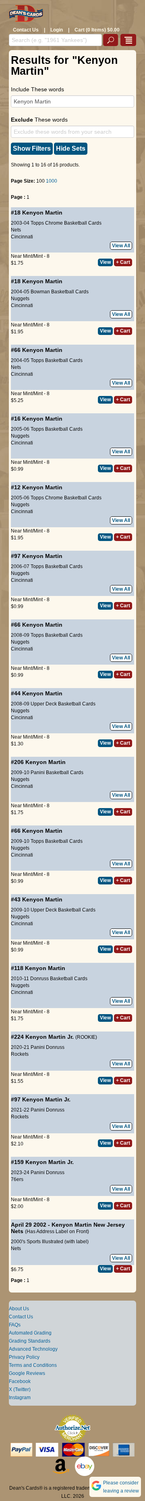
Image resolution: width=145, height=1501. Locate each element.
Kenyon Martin (42, 212)
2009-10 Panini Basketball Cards (47, 772)
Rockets (20, 1054)
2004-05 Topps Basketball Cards (47, 360)
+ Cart (123, 262)
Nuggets (20, 298)
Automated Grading (30, 1333)
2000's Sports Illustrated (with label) (50, 1241)
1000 (51, 181)
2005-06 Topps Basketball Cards (47, 429)
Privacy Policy (24, 1357)
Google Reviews (27, 1373)
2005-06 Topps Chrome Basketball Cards (56, 498)
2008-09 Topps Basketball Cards (47, 635)
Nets (16, 230)
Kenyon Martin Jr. (49, 1037)
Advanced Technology (33, 1349)
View (105, 262)
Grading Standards (29, 1341)
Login (56, 30)
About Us (19, 1309)
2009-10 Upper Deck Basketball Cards (53, 910)
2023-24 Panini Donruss (37, 1172)
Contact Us (26, 30)
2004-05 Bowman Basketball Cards (50, 292)
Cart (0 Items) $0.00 (97, 30)
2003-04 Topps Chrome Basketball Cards (56, 223)
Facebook (20, 1381)
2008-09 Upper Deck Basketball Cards (53, 704)
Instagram (20, 1397)
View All (121, 245)
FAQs (15, 1325)
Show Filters (32, 148)
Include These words (37, 89)
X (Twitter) (20, 1389)
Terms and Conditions (33, 1365)
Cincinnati (22, 237)
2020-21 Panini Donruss (37, 1047)
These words (39, 119)
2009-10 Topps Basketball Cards (47, 841)
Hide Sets (70, 148)
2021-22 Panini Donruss (37, 1110)
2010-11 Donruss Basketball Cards (49, 978)
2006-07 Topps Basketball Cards (47, 566)
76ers (17, 1179)
